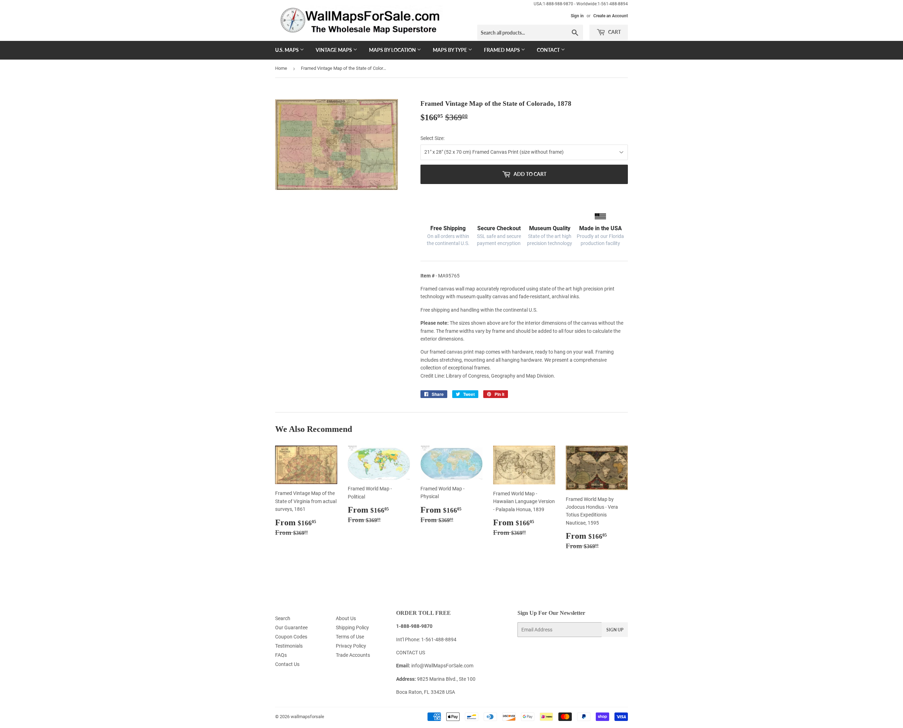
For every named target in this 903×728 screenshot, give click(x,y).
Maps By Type (450, 50)
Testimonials (289, 646)
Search (282, 618)
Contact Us (287, 664)
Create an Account (610, 15)
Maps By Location (393, 50)
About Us (346, 618)
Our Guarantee (291, 627)
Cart (614, 32)
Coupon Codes (291, 637)
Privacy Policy (351, 646)
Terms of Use (350, 637)
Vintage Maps (334, 50)
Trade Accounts (353, 655)
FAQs (281, 655)
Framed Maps (502, 50)
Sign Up (614, 629)
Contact (549, 50)
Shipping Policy (352, 627)
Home (281, 68)
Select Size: (432, 138)
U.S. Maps (287, 50)
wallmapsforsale (307, 716)
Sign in (577, 15)
